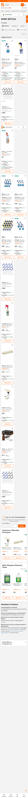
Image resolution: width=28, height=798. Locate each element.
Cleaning (8, 11)
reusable (3, 622)
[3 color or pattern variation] (6, 59)
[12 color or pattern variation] (17, 59)
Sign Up (22, 526)
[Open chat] (27, 19)
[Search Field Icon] (22, 4)
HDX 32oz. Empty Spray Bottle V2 (13, 629)
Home (2, 11)
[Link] (7, 105)
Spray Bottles (23, 11)
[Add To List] (12, 41)
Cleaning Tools (15, 11)
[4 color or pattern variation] (5, 59)
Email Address (5, 523)
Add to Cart (8, 82)
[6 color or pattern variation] (8, 59)
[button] (24, 34)
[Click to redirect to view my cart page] (25, 5)
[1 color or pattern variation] (3, 59)
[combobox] (13, 4)
